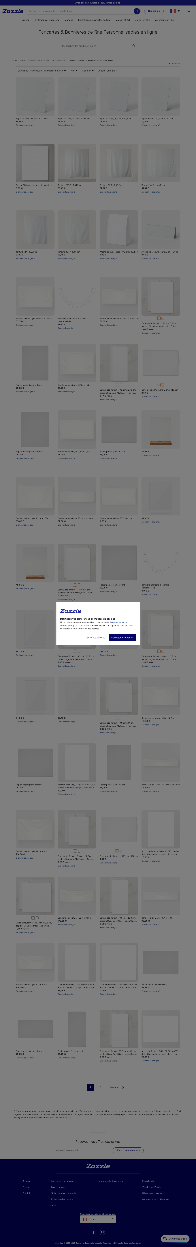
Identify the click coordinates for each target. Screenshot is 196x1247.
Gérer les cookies (96, 637)
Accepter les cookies (122, 637)
